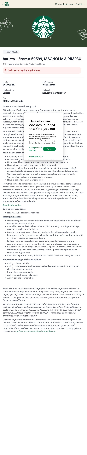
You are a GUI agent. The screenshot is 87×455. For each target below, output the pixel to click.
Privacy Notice (36, 156)
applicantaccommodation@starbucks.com (35, 331)
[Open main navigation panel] (2, 4)
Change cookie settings (35, 148)
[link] (7, 4)
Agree (49, 149)
